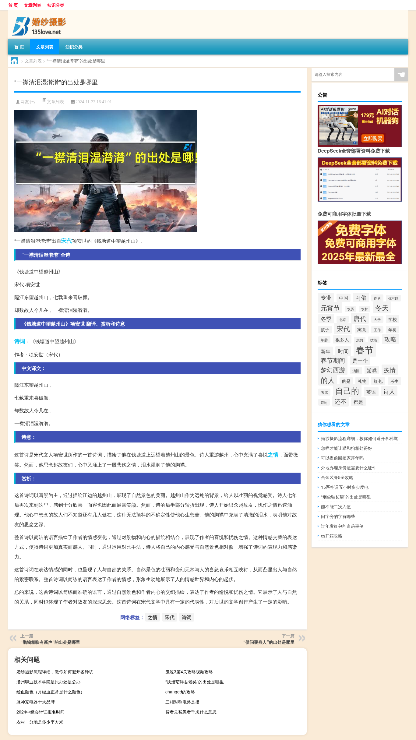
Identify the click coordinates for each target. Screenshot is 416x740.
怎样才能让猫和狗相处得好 (346, 448)
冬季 (326, 318)
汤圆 (356, 370)
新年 (325, 351)
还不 (340, 401)
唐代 (360, 318)
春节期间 (333, 360)
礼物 (362, 381)
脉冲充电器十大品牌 (35, 702)
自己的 (347, 390)
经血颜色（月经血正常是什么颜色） (50, 692)
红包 (378, 381)
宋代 (66, 241)
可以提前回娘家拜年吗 (342, 458)
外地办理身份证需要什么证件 (348, 467)
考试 (324, 392)
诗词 (19, 341)
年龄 (324, 339)
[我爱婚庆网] (40, 12)
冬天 (382, 307)
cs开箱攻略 (331, 536)
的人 (328, 380)
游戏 (372, 370)
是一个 (360, 360)
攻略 (390, 339)
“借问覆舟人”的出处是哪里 (268, 642)
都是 (358, 401)
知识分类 (55, 5)
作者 (377, 298)
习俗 (360, 297)
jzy (32, 102)
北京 (342, 319)
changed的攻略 (180, 692)
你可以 (393, 298)
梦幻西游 (333, 369)
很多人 (342, 339)
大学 (377, 319)
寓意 (361, 329)
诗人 (389, 391)
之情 (273, 454)
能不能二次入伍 (336, 506)
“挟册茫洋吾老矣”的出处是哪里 (194, 681)
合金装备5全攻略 (337, 477)
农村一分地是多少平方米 (39, 722)
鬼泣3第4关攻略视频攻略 (189, 671)
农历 (350, 309)
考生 (394, 381)
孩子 (325, 330)
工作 (377, 329)
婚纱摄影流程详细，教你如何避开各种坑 (54, 671)
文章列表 (32, 5)
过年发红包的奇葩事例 (342, 526)
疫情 (390, 369)
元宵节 (330, 307)
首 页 (13, 5)
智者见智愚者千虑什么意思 (191, 712)
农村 (364, 309)
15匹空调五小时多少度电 (344, 487)
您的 (359, 340)
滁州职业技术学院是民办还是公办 (48, 681)
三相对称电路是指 (182, 702)
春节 (365, 349)
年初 (392, 330)
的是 (346, 381)
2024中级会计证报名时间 (40, 712)
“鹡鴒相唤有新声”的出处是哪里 (50, 642)
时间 (343, 351)
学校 (392, 319)
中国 (343, 297)
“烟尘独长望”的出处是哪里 (346, 497)
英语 (371, 391)
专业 (326, 297)
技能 (373, 339)
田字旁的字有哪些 (338, 516)
